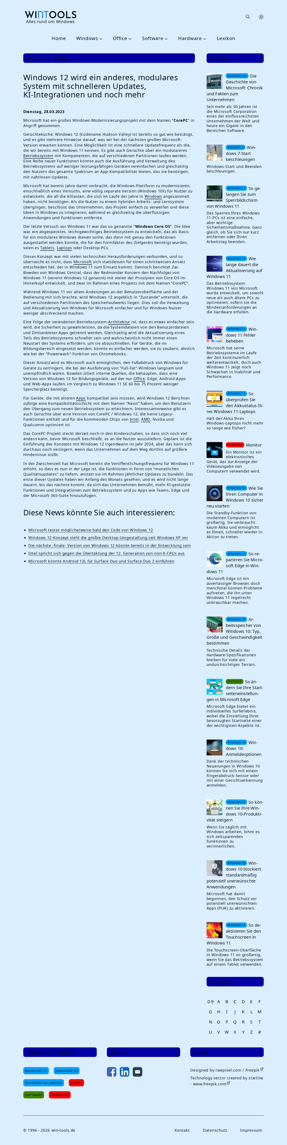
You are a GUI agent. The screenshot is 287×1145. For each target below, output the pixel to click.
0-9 (210, 1001)
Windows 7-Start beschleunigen (241, 153)
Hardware (190, 38)
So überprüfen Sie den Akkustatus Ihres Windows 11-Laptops (235, 402)
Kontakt (182, 1130)
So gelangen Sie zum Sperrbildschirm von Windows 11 (234, 197)
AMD (145, 419)
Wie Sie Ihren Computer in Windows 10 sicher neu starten (235, 497)
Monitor (254, 445)
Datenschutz (215, 1130)
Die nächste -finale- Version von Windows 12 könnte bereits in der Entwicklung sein (109, 545)
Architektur (119, 321)
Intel (134, 419)
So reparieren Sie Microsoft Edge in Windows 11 (235, 562)
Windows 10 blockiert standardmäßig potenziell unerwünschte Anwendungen (234, 875)
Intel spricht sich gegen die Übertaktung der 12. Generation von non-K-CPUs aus (106, 553)
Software (152, 38)
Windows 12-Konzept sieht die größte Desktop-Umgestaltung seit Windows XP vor (108, 537)
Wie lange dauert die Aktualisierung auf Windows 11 (234, 267)
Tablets (47, 247)
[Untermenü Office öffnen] (129, 38)
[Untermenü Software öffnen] (165, 38)
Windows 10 (66, 1071)
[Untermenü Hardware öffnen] (204, 38)
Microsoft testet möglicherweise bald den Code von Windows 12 (90, 529)
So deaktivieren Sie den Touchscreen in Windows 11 (234, 934)
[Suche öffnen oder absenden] (247, 17)
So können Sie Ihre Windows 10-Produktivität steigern (235, 811)
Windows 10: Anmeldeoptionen (244, 748)
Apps (81, 398)
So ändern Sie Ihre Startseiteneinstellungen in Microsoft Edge (235, 690)
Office (120, 38)
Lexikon (226, 38)
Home (59, 38)
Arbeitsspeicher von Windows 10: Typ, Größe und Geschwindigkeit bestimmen (234, 631)
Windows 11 (36, 1071)
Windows (87, 38)
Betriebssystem (38, 155)
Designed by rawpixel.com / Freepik (224, 1070)
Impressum (251, 1130)
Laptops (64, 247)
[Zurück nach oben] (277, 1135)
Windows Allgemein (43, 1083)
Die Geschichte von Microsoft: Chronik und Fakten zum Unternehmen (235, 87)
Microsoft (82, 261)
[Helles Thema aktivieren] (261, 16)
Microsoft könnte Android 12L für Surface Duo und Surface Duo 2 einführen (101, 561)
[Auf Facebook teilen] (111, 1072)
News (60, 58)
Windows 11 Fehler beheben (242, 335)
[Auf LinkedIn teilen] (124, 1072)
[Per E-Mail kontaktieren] (137, 1072)
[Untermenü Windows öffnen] (100, 38)
